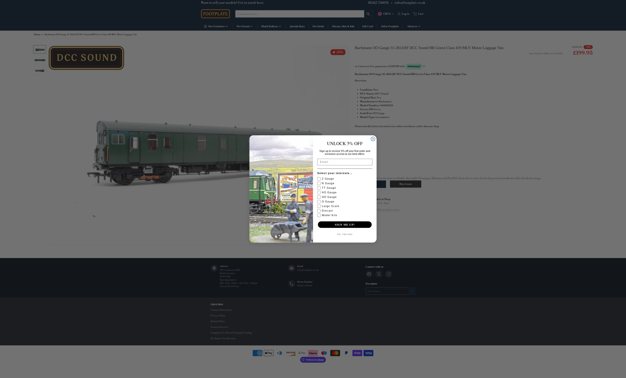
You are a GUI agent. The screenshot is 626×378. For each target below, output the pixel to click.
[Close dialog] (373, 139)
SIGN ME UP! (345, 225)
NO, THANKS (345, 234)
